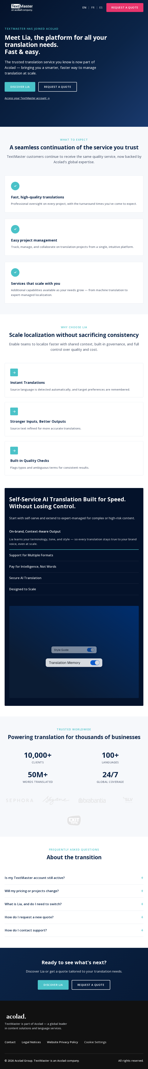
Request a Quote (124, 7)
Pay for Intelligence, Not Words (32, 566)
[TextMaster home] (22, 7)
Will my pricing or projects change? (32, 891)
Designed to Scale (22, 589)
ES (101, 7)
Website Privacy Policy (62, 1042)
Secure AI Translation (25, 578)
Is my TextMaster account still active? (35, 877)
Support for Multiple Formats (31, 555)
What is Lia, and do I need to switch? (33, 904)
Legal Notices (31, 1042)
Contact (10, 1042)
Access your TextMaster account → (27, 98)
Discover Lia (19, 87)
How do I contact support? (26, 930)
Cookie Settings (95, 1042)
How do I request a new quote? (29, 917)
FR (93, 7)
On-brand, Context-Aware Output (35, 531)
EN (84, 7)
